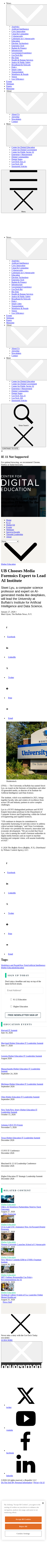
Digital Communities (20, 157)
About (8, 537)
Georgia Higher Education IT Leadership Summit (21, 1056)
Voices (14, 77)
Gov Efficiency (17, 79)
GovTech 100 (17, 164)
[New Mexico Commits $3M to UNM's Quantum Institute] (7, 1255)
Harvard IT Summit (9, 1030)
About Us (15, 114)
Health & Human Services (22, 60)
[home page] (23, 233)
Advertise (15, 117)
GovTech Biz (17, 55)
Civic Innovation (18, 31)
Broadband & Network (21, 65)
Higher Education (8, 564)
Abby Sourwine (9, 1214)
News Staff (7, 1302)
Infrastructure (16, 50)
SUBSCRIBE (7, 1340)
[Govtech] (9, 1497)
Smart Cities (16, 69)
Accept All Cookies (23, 1519)
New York (23, 965)
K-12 (8, 522)
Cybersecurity (17, 36)
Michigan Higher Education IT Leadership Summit (22, 1084)
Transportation (17, 72)
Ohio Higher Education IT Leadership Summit (20, 1097)
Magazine (10, 88)
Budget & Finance (19, 48)
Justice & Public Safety (21, 62)
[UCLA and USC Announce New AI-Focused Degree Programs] (7, 1222)
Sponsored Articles (19, 166)
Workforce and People (10, 965)
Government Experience (21, 53)
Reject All (23, 1526)
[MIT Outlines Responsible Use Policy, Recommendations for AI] (7, 1272)
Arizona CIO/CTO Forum (12, 1125)
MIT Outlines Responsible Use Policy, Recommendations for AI (17, 1278)
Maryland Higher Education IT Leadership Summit (22, 1043)
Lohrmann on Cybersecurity (23, 38)
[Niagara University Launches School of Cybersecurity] (7, 1240)
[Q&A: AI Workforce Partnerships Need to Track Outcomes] (7, 1202)
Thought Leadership (14, 534)
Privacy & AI (39, 1482)
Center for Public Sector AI (22, 152)
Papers (9, 86)
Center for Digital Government (24, 150)
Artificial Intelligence (20, 29)
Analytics (15, 27)
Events (9, 81)
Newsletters (16, 119)
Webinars (10, 84)
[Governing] (9, 1490)
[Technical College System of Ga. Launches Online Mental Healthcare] (7, 1290)
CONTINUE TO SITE (10, 449)
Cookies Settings (23, 1534)
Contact (14, 121)
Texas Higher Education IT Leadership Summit (20, 1138)
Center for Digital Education (23, 147)
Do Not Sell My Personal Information (16, 1482)
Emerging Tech (17, 46)
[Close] (43, 1503)
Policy (14, 67)
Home (8, 520)
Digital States (16, 159)
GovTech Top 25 (18, 162)
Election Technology (20, 43)
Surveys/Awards (13, 532)
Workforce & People (19, 74)
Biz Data (15, 58)
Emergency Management (21, 154)
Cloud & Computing (19, 34)
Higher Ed (10, 525)
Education (15, 41)
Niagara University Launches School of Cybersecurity (23, 1244)
